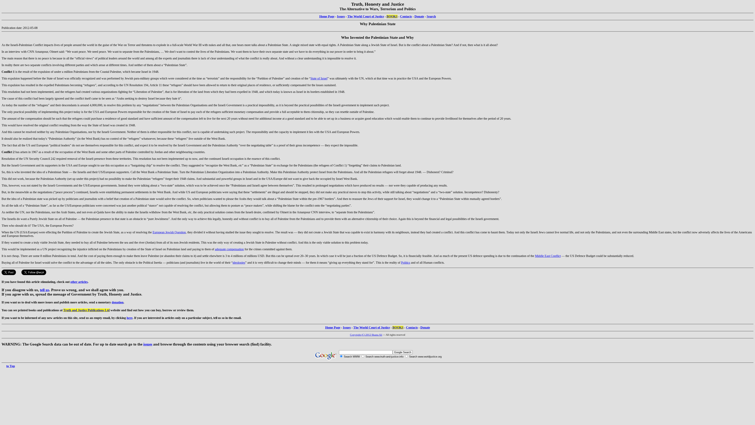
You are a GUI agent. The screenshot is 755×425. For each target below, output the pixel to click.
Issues (341, 16)
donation (117, 302)
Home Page (326, 16)
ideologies (239, 262)
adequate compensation (229, 249)
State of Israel (318, 78)
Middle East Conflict (548, 256)
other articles (79, 282)
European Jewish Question (169, 232)
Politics (405, 262)
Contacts (406, 16)
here (130, 318)
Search (431, 16)
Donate (419, 16)
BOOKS (392, 16)
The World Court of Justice (365, 16)
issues (147, 344)
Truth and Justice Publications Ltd (86, 310)
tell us (44, 290)
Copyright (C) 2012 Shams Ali (366, 334)
